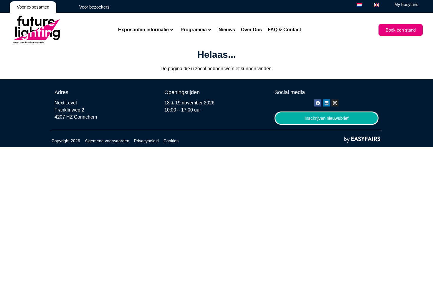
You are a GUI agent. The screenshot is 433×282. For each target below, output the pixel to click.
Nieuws (227, 29)
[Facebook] (317, 102)
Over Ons (251, 29)
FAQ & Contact (284, 29)
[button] (401, 30)
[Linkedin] (326, 102)
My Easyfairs (406, 4)
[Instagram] (334, 102)
